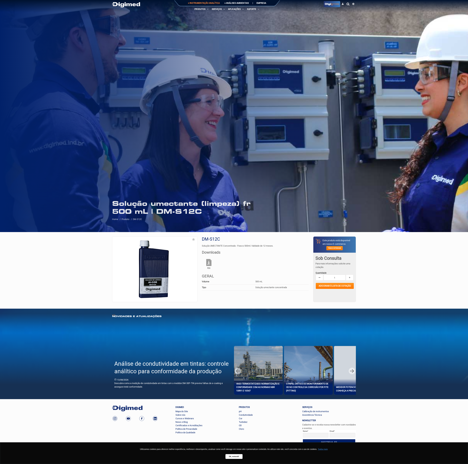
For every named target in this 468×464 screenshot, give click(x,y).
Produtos (200, 9)
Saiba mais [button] (323, 449)
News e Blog (182, 422)
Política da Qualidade (185, 432)
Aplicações (234, 9)
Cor (240, 418)
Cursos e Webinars (185, 418)
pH (240, 411)
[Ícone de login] (342, 4)
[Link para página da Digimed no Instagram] (114, 418)
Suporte (251, 9)
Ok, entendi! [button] (234, 456)
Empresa (261, 3)
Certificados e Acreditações (189, 425)
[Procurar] (348, 4)
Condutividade (246, 415)
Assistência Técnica (312, 415)
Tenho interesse (334, 248)
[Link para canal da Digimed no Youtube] (128, 418)
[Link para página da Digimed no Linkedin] (155, 418)
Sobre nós (180, 415)
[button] (353, 4)
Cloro (241, 429)
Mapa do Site (182, 411)
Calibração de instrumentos (315, 411)
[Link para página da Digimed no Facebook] (141, 418)
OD (240, 425)
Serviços (217, 9)
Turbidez (243, 422)
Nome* (305, 431)
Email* (332, 431)
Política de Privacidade (186, 429)
